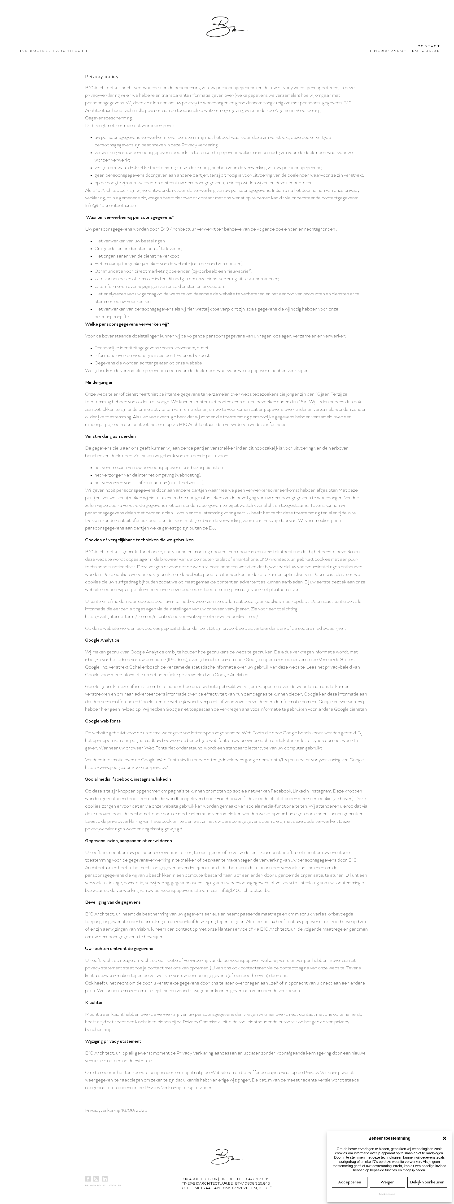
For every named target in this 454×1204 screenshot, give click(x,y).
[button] (444, 1138)
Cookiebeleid (387, 1194)
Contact (429, 46)
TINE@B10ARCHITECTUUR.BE (207, 1184)
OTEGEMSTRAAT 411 (201, 1188)
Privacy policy (96, 1185)
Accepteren (349, 1182)
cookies (115, 1185)
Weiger (387, 1182)
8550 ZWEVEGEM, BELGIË (247, 1188)
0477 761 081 (257, 1179)
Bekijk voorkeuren (427, 1182)
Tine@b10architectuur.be (404, 51)
